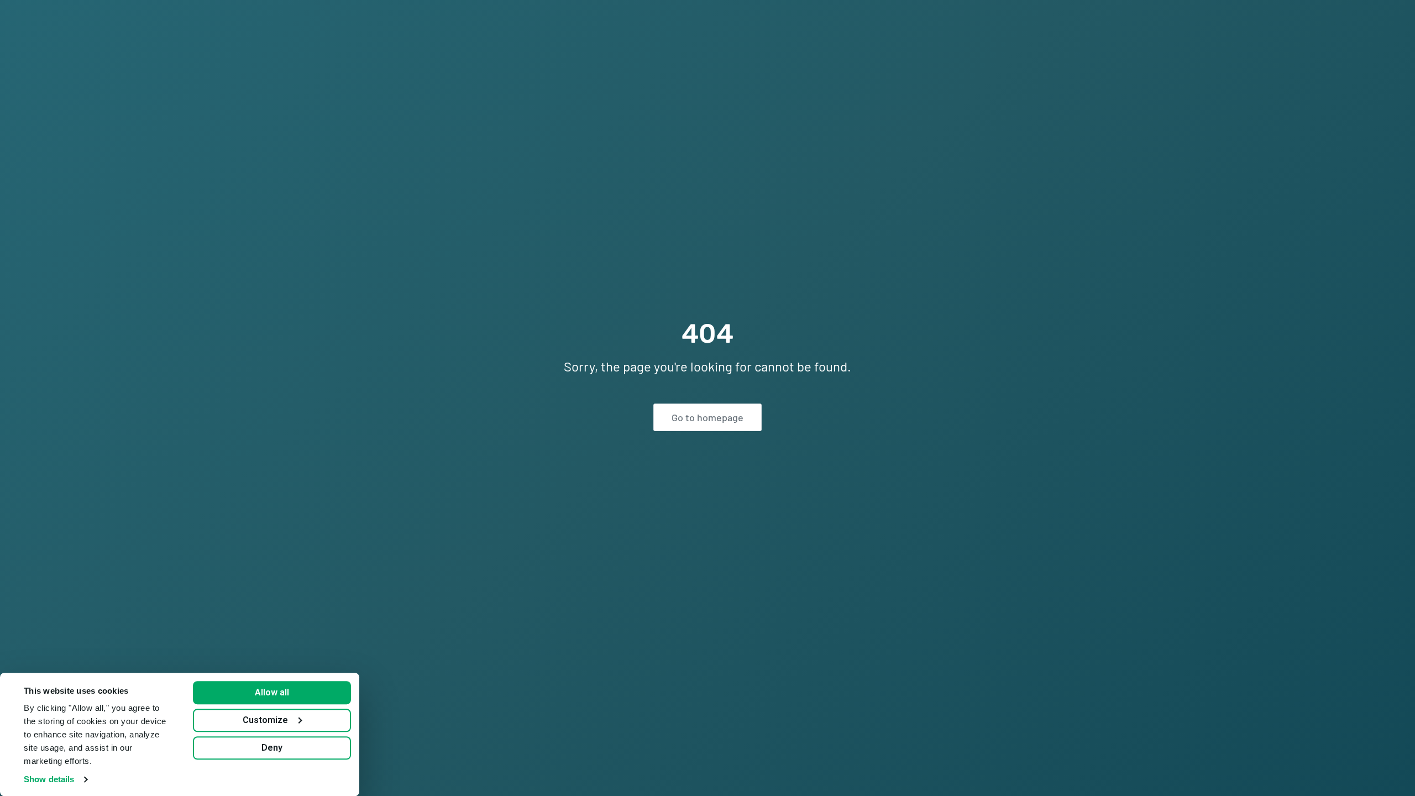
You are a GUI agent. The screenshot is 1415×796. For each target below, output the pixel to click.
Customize (265, 720)
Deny (271, 747)
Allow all (272, 692)
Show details (49, 779)
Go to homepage (707, 417)
